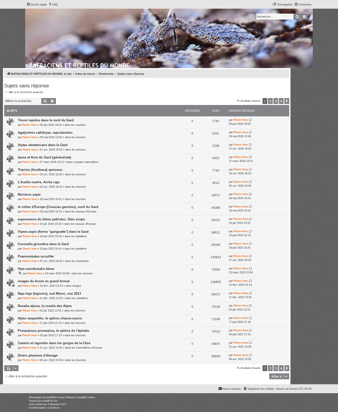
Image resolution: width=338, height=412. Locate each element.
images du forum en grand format (44, 281)
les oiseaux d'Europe (84, 211)
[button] (286, 101)
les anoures (79, 137)
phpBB (50, 397)
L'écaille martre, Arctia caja (38, 182)
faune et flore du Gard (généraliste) (44, 157)
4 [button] (281, 101)
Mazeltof (55, 404)
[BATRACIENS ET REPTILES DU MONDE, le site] (80, 65)
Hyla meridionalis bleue (36, 269)
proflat (39, 404)
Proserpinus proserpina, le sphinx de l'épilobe (53, 331)
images (76, 285)
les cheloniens (80, 260)
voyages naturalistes (85, 161)
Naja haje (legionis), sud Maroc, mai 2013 (49, 293)
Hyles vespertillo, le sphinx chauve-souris (50, 318)
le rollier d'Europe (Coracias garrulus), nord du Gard (58, 207)
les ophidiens (79, 236)
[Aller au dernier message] (250, 120)
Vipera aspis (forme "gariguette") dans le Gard (53, 231)
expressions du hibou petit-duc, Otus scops (51, 219)
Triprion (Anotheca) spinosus (40, 170)
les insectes (79, 186)
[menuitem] (53, 4)
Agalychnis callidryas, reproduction (45, 132)
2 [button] (270, 101)
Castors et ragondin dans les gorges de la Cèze (54, 343)
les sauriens (78, 124)
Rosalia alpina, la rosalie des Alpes (45, 306)
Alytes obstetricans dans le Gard (43, 145)
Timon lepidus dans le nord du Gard (46, 120)
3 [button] (276, 101)
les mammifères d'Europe (87, 347)
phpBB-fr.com (49, 400)
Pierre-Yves (30, 124)
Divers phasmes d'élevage (38, 355)
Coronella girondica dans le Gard (43, 244)
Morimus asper (29, 194)
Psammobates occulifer (36, 256)
